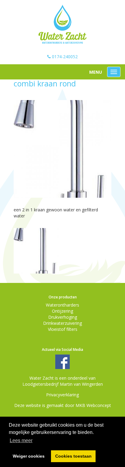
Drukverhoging (62, 317)
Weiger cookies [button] (29, 456)
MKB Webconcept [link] (93, 405)
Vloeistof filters (62, 329)
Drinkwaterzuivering (62, 323)
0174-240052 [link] (64, 56)
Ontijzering (62, 311)
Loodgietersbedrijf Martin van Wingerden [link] (62, 384)
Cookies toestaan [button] (73, 456)
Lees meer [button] (21, 440)
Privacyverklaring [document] (62, 395)
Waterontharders (62, 305)
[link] (62, 25)
